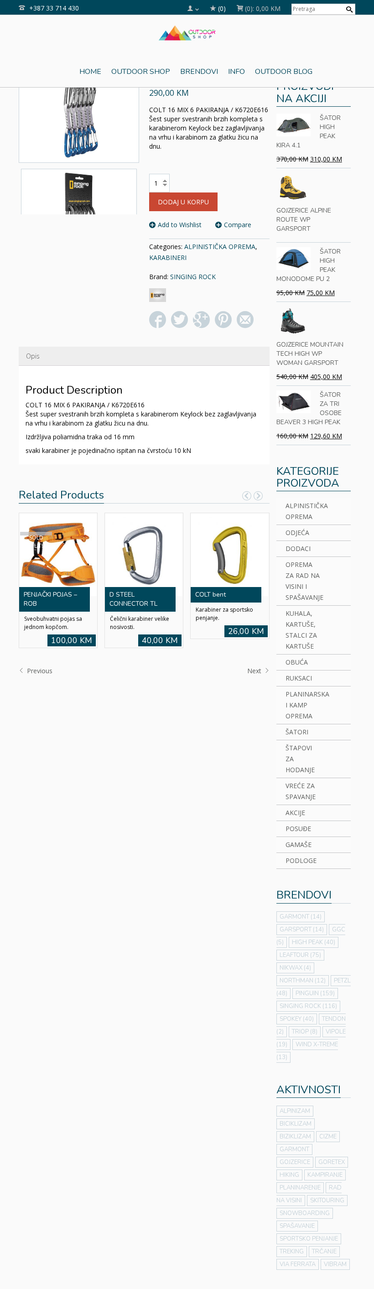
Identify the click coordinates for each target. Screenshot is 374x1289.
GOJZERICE (295, 1162)
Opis (33, 356)
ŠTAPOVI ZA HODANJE (300, 758)
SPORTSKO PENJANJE (309, 1239)
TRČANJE (324, 1251)
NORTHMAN (303, 981)
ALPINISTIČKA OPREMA (219, 246)
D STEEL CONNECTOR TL (133, 599)
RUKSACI (299, 678)
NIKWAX (295, 968)
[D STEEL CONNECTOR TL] (143, 553)
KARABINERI (168, 257)
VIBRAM (335, 1264)
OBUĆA (297, 662)
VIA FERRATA (298, 1264)
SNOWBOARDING (305, 1213)
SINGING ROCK (193, 276)
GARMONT (301, 917)
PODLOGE (301, 860)
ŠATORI (297, 732)
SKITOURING (327, 1200)
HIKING (289, 1175)
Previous (38, 670)
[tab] (33, 356)
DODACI (298, 548)
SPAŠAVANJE (297, 1226)
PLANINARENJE (300, 1188)
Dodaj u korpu (183, 202)
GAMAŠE (299, 844)
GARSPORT (302, 929)
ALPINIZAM (295, 1111)
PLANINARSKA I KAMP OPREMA (303, 705)
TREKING (292, 1251)
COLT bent (210, 594)
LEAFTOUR (300, 955)
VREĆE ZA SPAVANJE (301, 791)
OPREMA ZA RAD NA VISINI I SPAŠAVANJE (303, 581)
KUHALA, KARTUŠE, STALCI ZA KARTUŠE (301, 629)
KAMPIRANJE (325, 1175)
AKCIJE (295, 812)
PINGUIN (315, 993)
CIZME (328, 1137)
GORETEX (331, 1162)
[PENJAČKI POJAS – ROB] (58, 553)
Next (255, 670)
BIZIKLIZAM (295, 1137)
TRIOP (304, 1032)
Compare (237, 224)
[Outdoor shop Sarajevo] (187, 32)
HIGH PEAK (313, 942)
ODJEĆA (297, 532)
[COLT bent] (229, 553)
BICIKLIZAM (296, 1124)
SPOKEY (297, 1019)
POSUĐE (298, 828)
